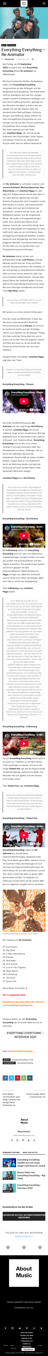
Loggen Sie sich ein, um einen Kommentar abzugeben (24, 1216)
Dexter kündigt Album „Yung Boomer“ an (36, 1095)
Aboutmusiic (9, 59)
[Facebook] (5, 1078)
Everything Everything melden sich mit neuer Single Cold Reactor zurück (31, 1162)
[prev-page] (4, 1198)
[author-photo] (24, 1128)
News (10, 41)
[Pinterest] (17, 1078)
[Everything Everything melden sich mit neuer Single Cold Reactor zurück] (9, 1162)
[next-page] (8, 1198)
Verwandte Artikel (11, 1152)
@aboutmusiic (24, 1236)
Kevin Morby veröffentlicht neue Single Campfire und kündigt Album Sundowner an (11, 1099)
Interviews (6, 1191)
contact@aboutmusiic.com (24, 1310)
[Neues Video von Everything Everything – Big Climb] (9, 1175)
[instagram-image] (8, 1247)
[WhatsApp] (23, 1078)
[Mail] (19, 1328)
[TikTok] (34, 1328)
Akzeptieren (28, 1349)
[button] (4, 3)
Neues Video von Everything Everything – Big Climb (31, 1175)
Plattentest (11, 45)
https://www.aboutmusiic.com (24, 1135)
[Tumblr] (30, 1078)
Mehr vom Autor (30, 1152)
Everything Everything (22, 1051)
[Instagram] (18, 1140)
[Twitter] (11, 1078)
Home (3, 41)
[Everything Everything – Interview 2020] (9, 1188)
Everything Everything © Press (22, 1060)
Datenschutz (26, 1346)
